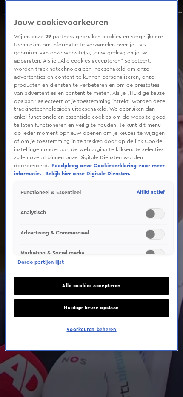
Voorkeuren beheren (91, 329)
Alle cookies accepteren (91, 285)
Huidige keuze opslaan (91, 308)
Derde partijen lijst (40, 262)
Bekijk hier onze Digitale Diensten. (88, 173)
